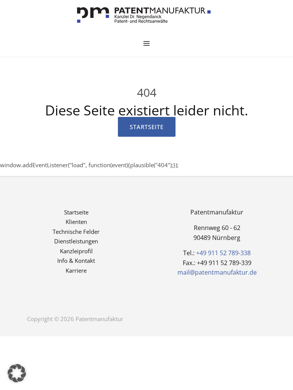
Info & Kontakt (76, 260)
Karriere (76, 270)
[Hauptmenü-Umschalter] (146, 43)
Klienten (76, 221)
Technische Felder (76, 231)
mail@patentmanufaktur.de (217, 272)
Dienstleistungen (76, 241)
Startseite (76, 212)
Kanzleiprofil (76, 251)
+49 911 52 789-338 (223, 253)
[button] (17, 373)
